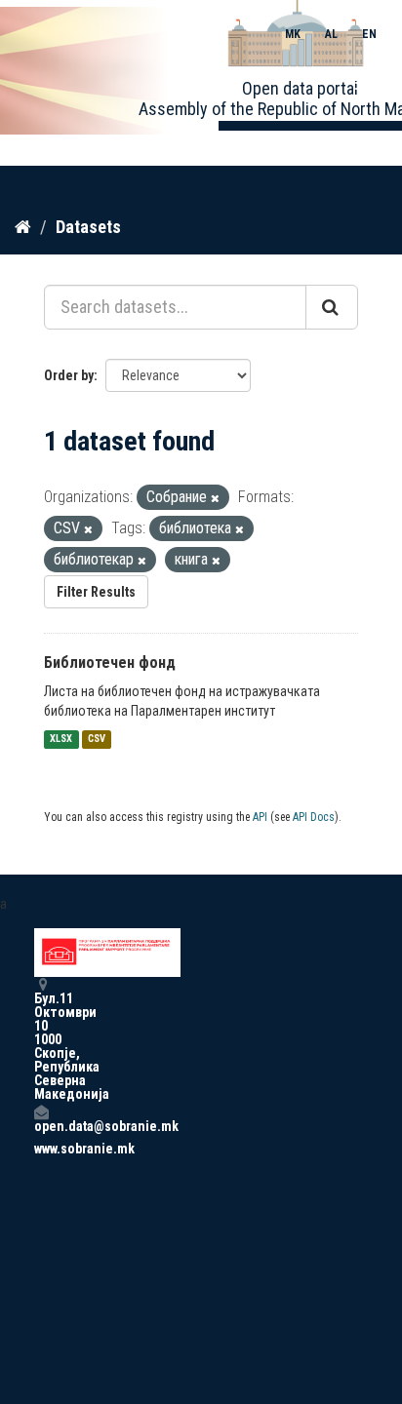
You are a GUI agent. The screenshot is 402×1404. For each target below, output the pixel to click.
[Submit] (331, 307)
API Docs (314, 817)
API (260, 817)
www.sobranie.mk (41, 1148)
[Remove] (215, 498)
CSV (96, 739)
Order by (69, 375)
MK (293, 34)
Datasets (88, 226)
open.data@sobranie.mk (41, 1125)
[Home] (23, 226)
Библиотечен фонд (110, 662)
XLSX (61, 739)
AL (331, 34)
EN (369, 34)
